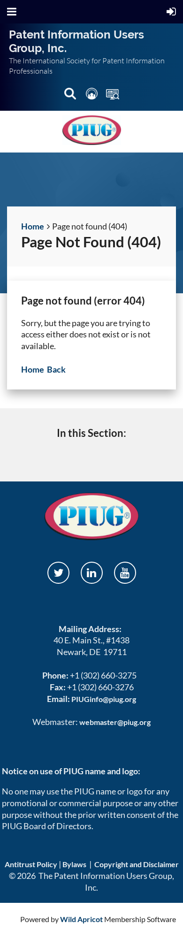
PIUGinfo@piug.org (103, 698)
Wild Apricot (81, 919)
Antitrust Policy (31, 864)
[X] (58, 573)
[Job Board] (112, 95)
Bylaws (74, 864)
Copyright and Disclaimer (136, 864)
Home (32, 226)
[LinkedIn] (92, 573)
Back (56, 369)
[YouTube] (125, 573)
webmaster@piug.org (115, 721)
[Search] (70, 95)
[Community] (92, 95)
